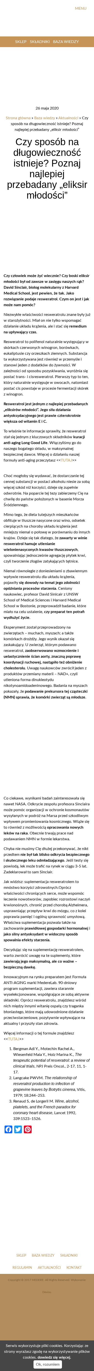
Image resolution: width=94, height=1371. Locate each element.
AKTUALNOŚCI (49, 1268)
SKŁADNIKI (40, 42)
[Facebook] (51, 8)
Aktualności (68, 118)
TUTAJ (66, 460)
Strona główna (18, 118)
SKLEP (21, 42)
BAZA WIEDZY (66, 42)
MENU (81, 8)
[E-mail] (67, 8)
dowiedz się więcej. (54, 1357)
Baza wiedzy (44, 118)
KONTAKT (74, 1268)
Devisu (46, 1292)
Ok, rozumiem (48, 1364)
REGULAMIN (22, 1268)
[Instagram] (59, 8)
